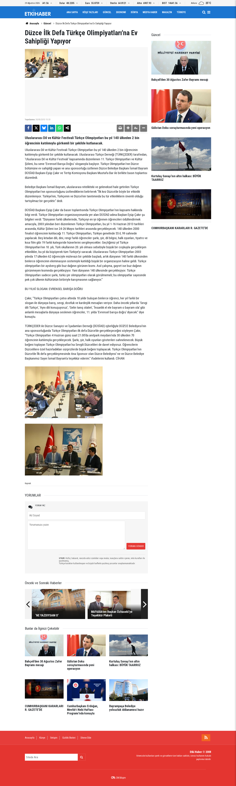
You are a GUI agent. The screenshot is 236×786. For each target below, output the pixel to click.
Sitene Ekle (86, 737)
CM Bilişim (121, 777)
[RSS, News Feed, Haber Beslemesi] (206, 737)
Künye (42, 737)
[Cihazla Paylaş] (67, 128)
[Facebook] (28, 128)
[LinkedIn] (51, 128)
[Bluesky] (43, 128)
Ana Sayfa (72, 12)
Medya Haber (150, 12)
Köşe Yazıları (90, 12)
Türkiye (181, 12)
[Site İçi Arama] (203, 12)
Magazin (167, 12)
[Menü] (208, 12)
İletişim (53, 737)
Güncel (107, 12)
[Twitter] (36, 128)
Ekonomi (121, 12)
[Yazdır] (120, 128)
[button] (128, 128)
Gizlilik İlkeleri (68, 737)
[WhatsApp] (59, 128)
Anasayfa (34, 23)
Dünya (134, 12)
